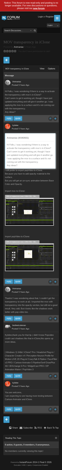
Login (40, 17)
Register (50, 17)
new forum (39, 8)
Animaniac (19, 47)
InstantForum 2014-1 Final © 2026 (35, 462)
